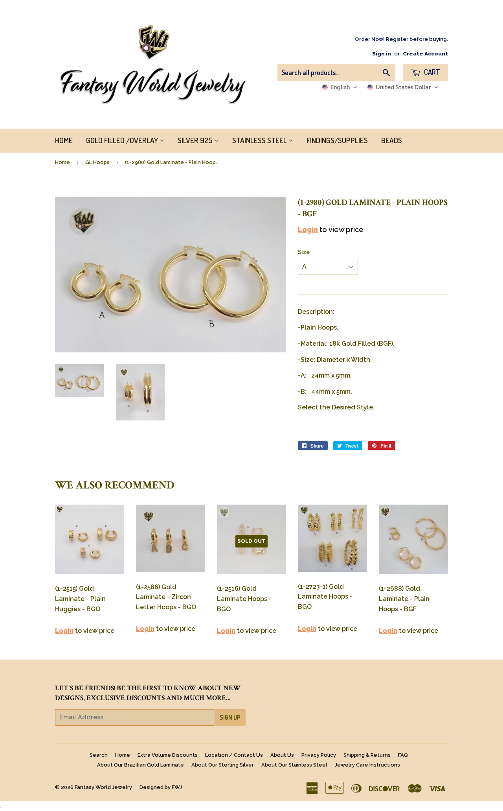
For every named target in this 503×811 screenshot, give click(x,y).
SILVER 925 (196, 140)
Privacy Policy (318, 755)
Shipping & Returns (367, 755)
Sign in (381, 53)
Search (99, 755)
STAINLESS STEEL (260, 140)
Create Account (425, 53)
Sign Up (230, 717)
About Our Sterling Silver (222, 765)
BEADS (391, 140)
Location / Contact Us (234, 755)
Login (308, 229)
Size (304, 252)
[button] (340, 87)
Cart (431, 72)
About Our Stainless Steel (294, 765)
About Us (282, 755)
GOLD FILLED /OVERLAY (123, 140)
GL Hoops (97, 162)
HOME (64, 140)
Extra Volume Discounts (168, 755)
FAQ (403, 755)
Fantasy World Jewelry (103, 787)
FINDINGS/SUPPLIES (337, 140)
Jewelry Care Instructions (367, 765)
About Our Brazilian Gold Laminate (140, 765)
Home (62, 162)
